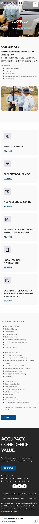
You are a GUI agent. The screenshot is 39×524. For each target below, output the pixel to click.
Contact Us (8, 417)
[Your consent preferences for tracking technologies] (35, 520)
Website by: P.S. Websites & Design (13, 498)
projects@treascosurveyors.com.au (16, 478)
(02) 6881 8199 (9, 476)
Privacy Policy (32, 498)
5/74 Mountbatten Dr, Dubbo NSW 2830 (17, 481)
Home (14, 28)
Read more (8, 237)
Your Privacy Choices (15, 518)
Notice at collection (9, 522)
